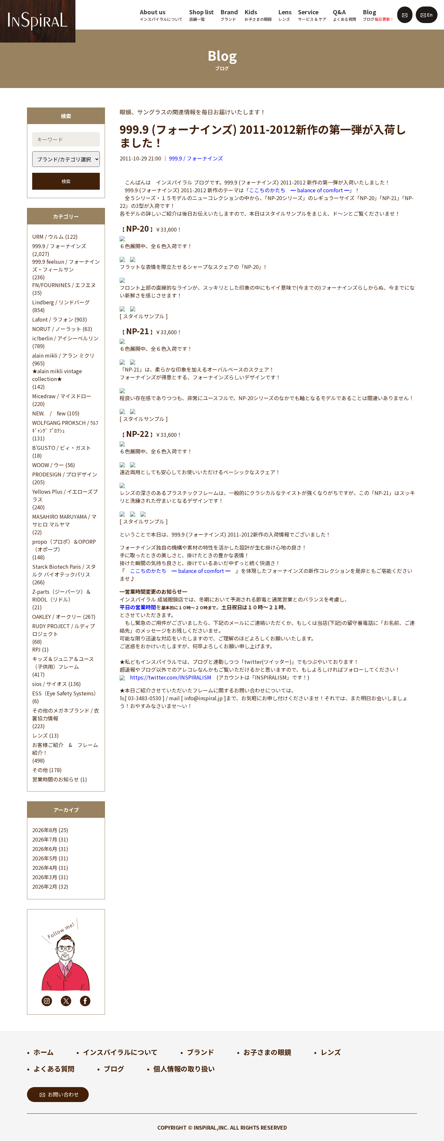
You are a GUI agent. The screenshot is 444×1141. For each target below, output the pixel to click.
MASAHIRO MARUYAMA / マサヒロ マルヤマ (64, 520)
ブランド (200, 1052)
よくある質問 (53, 1068)
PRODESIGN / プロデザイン (64, 474)
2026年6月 (44, 849)
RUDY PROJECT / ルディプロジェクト (63, 630)
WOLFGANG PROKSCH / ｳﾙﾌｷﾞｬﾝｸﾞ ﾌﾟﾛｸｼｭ (65, 426)
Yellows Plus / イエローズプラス (65, 495)
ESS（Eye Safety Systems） (65, 693)
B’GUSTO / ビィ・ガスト (61, 447)
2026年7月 (44, 839)
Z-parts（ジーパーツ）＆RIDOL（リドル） (61, 595)
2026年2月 (44, 886)
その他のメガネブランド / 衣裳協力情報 (65, 714)
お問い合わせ (63, 1094)
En (429, 14)
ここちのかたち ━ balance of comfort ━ (299, 190)
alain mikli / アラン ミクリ (63, 355)
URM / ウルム (48, 236)
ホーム (43, 1052)
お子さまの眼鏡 (267, 1052)
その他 (40, 770)
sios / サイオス (49, 684)
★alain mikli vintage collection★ (57, 375)
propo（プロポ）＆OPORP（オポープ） (64, 545)
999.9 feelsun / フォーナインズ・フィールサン (66, 265)
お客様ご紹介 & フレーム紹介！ (65, 748)
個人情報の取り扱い (184, 1068)
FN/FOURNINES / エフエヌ (64, 285)
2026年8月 (44, 830)
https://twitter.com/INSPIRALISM (170, 677)
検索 (66, 181)
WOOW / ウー (48, 465)
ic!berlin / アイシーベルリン (65, 338)
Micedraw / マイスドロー (61, 396)
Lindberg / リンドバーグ (61, 302)
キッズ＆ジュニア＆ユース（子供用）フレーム (63, 662)
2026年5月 (44, 858)
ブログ (114, 1068)
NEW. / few (49, 413)
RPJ (36, 649)
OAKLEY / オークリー (57, 616)
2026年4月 (44, 867)
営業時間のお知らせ (55, 779)
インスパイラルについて (120, 1052)
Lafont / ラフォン (52, 319)
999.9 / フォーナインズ (59, 246)
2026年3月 (44, 877)
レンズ (40, 735)
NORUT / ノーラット (56, 329)
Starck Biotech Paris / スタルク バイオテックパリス (64, 570)
